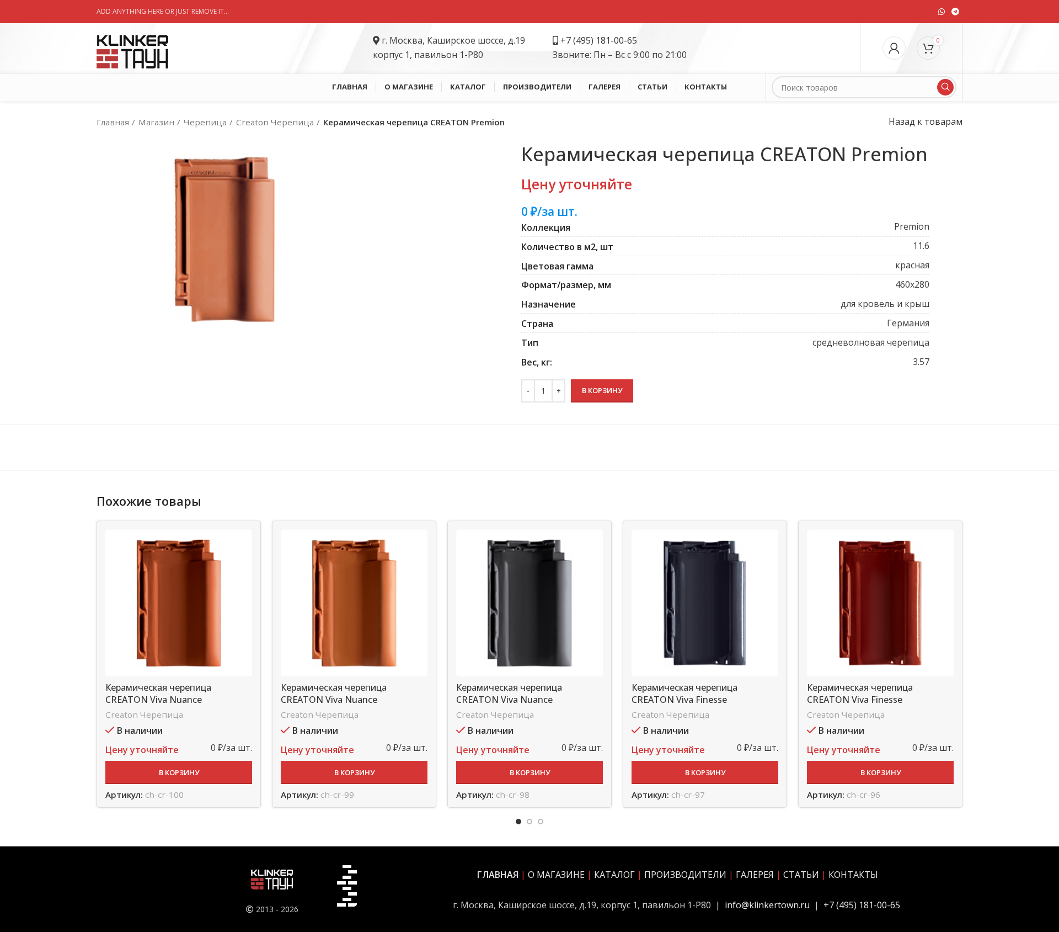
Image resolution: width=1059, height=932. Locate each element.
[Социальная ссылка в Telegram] (955, 11)
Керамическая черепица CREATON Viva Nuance (158, 693)
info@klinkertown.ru (767, 905)
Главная (113, 122)
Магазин (156, 122)
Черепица (205, 122)
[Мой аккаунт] (894, 48)
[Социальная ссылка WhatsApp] (941, 11)
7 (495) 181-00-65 (601, 40)
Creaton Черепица (275, 122)
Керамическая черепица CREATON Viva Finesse (684, 693)
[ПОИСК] (945, 87)
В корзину (602, 390)
